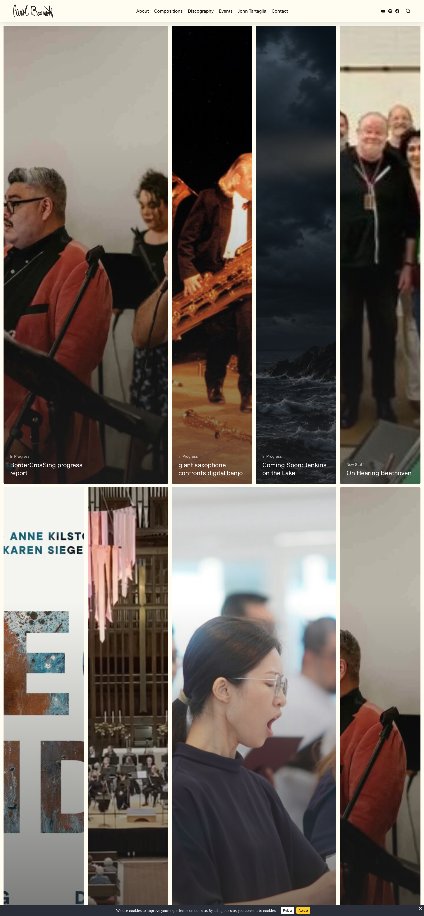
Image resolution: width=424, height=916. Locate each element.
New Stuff (354, 464)
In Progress (20, 456)
